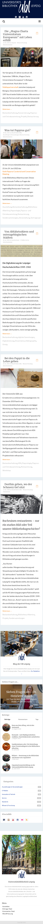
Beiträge (7, 719)
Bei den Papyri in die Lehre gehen (16, 360)
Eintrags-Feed (7, 909)
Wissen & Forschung (22, 42)
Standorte (5, 802)
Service (27, 240)
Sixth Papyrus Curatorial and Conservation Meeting (19, 172)
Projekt (24, 116)
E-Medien (22, 240)
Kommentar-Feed (8, 911)
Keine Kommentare (7, 44)
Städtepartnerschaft (10, 87)
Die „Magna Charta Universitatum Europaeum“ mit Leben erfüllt (17, 36)
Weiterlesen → (7, 109)
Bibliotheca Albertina (26, 614)
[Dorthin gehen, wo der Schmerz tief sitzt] (21, 504)
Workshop (6, 470)
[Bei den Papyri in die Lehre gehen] (21, 378)
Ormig (5, 344)
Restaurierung (33, 116)
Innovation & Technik (8, 794)
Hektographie (31, 341)
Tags (37, 719)
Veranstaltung (24, 218)
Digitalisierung (8, 341)
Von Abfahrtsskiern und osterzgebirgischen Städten (18, 234)
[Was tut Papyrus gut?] (21, 149)
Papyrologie (15, 210)
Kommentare (22, 719)
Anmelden (6, 906)
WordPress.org (7, 914)
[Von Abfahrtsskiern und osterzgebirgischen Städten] (21, 251)
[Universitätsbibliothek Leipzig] (21, 6)
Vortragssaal (35, 218)
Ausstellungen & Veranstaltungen (11, 134)
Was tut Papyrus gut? (17, 130)
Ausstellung (7, 207)
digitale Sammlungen (26, 337)
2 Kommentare (6, 491)
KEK (20, 463)
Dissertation (20, 341)
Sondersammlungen (10, 218)
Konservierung (24, 113)
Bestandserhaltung (9, 113)
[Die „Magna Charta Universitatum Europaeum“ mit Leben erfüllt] (21, 57)
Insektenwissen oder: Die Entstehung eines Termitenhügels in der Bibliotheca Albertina (26, 746)
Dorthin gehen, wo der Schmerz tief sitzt (17, 486)
